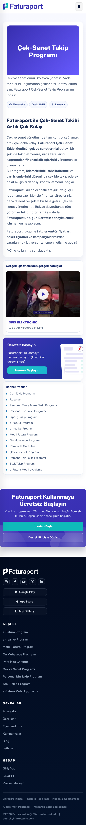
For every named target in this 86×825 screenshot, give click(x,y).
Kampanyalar (12, 733)
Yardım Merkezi (13, 783)
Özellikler (9, 719)
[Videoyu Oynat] (43, 294)
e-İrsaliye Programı (16, 639)
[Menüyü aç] (79, 6)
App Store (26, 601)
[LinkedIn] (41, 581)
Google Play (27, 592)
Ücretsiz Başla (43, 526)
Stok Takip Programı (17, 684)
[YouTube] (23, 581)
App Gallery (26, 611)
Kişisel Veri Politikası (16, 806)
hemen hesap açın (26, 223)
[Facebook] (15, 581)
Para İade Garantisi (16, 662)
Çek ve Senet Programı (19, 669)
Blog (6, 741)
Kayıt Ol (8, 776)
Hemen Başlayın (27, 370)
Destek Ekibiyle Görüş (43, 537)
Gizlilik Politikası (38, 798)
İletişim (8, 748)
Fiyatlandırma (12, 726)
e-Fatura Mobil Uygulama (20, 691)
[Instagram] (6, 581)
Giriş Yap (9, 768)
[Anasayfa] (23, 6)
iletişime (61, 242)
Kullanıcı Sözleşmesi (65, 798)
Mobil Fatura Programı (18, 647)
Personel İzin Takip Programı (23, 676)
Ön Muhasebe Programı (19, 654)
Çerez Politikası (13, 798)
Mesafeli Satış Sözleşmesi (50, 806)
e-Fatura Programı (16, 632)
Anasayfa (9, 711)
